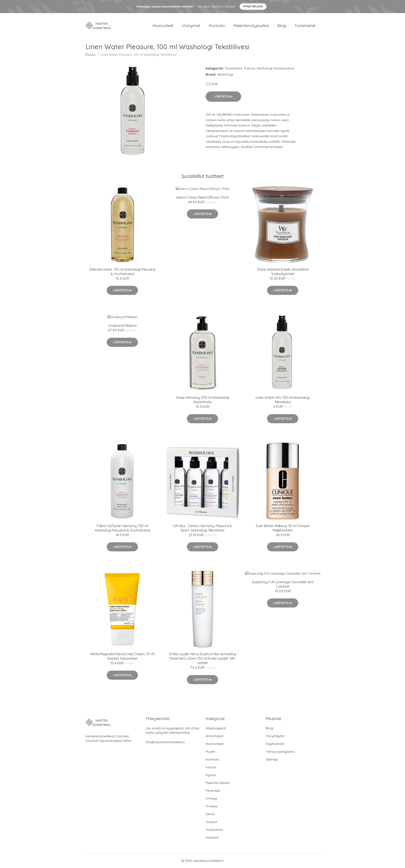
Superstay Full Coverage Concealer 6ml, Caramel (283, 584)
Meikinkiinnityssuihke (251, 25)
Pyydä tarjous (253, 6)
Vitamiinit (212, 837)
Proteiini (211, 806)
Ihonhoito (217, 25)
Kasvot (211, 767)
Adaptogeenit (216, 728)
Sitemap (272, 759)
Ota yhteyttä (275, 736)
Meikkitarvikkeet (218, 783)
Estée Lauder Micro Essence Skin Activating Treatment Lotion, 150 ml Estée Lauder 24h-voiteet (202, 658)
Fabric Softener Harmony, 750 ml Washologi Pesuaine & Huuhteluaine (122, 528)
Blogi (281, 25)
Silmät (210, 814)
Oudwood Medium (122, 325)
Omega (211, 798)
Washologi (264, 68)
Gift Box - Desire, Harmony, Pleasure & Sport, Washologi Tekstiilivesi (202, 528)
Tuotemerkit (304, 25)
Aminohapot (215, 736)
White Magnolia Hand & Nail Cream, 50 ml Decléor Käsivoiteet (122, 656)
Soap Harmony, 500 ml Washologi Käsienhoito (202, 399)
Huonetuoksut (284, 68)
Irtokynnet (191, 25)
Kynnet (211, 775)
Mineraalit (213, 791)
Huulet (210, 752)
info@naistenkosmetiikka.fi (165, 742)
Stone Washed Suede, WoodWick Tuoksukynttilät (283, 271)
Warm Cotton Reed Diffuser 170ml (202, 197)
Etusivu (90, 55)
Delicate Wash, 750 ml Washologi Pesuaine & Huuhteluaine (122, 271)
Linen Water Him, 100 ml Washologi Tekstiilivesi (283, 399)
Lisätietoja (223, 96)
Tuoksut (249, 68)
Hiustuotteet (163, 25)
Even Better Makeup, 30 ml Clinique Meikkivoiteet (282, 528)
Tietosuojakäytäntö (280, 752)
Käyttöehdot (275, 744)
